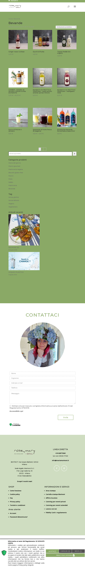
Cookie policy (15, 494)
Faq (11, 498)
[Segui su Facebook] (57, 468)
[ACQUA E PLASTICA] (24, 261)
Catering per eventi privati (56, 502)
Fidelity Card (50, 513)
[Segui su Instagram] (64, 468)
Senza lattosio (13, 200)
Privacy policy (15, 502)
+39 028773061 (60, 453)
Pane (10, 179)
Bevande (11, 189)
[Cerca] (74, 154)
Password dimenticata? (19, 517)
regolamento (62, 513)
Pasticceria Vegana (15, 169)
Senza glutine (13, 197)
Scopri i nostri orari (24, 481)
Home (10, 19)
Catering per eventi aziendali (57, 505)
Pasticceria (12, 185)
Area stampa (51, 491)
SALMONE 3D (13, 247)
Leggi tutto (18, 61)
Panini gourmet (14, 166)
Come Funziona (15, 491)
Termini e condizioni (17, 505)
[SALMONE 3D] (24, 230)
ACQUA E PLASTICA (16, 272)
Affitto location (51, 498)
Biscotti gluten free (15, 173)
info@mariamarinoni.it (60, 460)
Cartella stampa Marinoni (55, 494)
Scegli (42, 61)
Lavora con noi (51, 509)
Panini (10, 176)
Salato (10, 182)
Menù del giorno (14, 163)
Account (13, 513)
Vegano (11, 204)
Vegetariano (13, 207)
